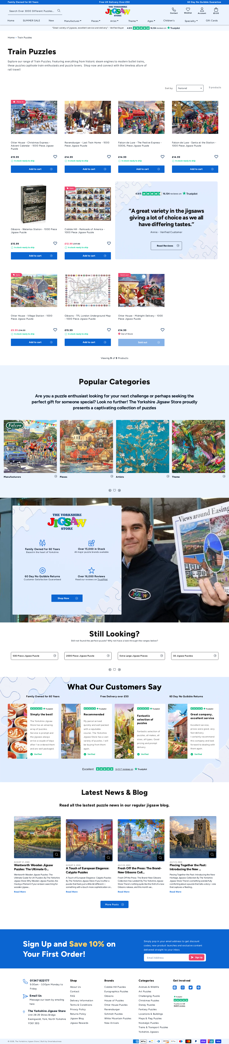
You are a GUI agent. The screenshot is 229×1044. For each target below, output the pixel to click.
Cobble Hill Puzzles (115, 987)
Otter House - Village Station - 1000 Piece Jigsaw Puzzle (31, 317)
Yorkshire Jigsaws (149, 1031)
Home (11, 37)
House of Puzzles (114, 1000)
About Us (75, 987)
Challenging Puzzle (149, 996)
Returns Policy (78, 1014)
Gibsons (108, 996)
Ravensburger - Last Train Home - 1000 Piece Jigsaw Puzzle (87, 144)
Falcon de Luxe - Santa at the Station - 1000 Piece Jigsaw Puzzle (194, 144)
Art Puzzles (145, 991)
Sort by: (169, 88)
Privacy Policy (78, 1009)
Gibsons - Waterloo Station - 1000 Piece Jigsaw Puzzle (34, 231)
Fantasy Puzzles (148, 1009)
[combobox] (35, 11)
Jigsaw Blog (77, 1018)
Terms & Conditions (81, 1004)
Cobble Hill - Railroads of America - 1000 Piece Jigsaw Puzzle (85, 231)
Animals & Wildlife (149, 987)
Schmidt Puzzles (113, 1014)
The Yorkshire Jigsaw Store (27, 1041)
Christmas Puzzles (149, 1000)
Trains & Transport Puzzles (153, 1027)
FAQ (72, 996)
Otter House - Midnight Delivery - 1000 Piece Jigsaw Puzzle (140, 317)
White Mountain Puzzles (117, 1018)
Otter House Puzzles (115, 1004)
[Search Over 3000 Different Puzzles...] (59, 10)
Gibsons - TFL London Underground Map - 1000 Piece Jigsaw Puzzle (88, 317)
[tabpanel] (30, 450)
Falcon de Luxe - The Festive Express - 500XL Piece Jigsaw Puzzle (140, 144)
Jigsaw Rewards (79, 1023)
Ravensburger (112, 1009)
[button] (72, 20)
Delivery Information (81, 1000)
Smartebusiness (55, 1041)
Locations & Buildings (151, 1014)
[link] (166, 246)
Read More (20, 891)
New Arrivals (111, 1023)
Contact (74, 991)
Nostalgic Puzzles (149, 1023)
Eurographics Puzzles (116, 991)
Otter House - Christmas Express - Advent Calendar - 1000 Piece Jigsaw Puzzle (32, 145)
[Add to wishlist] (55, 157)
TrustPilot (103, 579)
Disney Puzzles (147, 1004)
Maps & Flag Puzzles (150, 1018)
